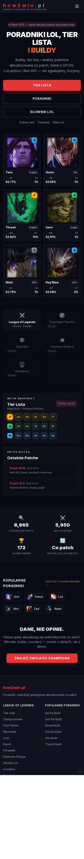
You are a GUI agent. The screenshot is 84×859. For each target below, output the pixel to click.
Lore (6, 738)
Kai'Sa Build (52, 713)
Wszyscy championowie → (63, 583)
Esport (7, 744)
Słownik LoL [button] (42, 112)
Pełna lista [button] (66, 403)
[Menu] (77, 6)
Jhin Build (51, 738)
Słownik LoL (10, 763)
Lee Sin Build (53, 719)
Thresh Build (53, 744)
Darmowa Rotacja (14, 756)
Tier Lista (9, 713)
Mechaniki (9, 731)
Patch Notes (11, 725)
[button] (22, 160)
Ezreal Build (52, 725)
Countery (44, 122)
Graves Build (53, 731)
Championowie (12, 719)
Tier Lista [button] (42, 85)
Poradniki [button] (42, 99)
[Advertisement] (42, 817)
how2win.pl (14, 687)
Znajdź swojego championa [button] (42, 658)
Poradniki (9, 750)
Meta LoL (59, 122)
